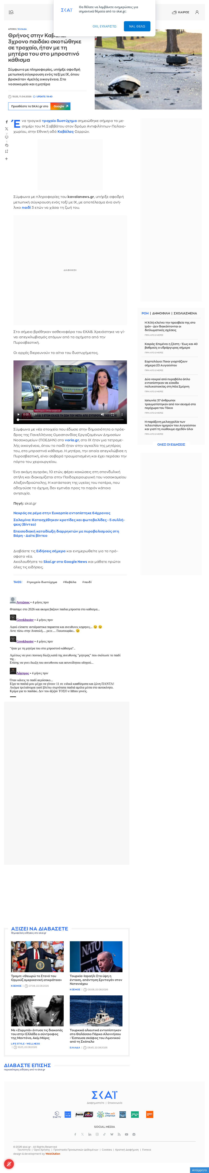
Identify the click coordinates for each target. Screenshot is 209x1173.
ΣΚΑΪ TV (57, 1114)
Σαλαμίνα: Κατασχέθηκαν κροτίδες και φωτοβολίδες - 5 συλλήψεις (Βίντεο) (69, 522)
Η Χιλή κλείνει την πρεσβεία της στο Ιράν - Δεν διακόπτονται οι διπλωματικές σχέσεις (170, 326)
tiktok (104, 1134)
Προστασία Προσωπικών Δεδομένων (75, 1150)
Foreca (146, 1150)
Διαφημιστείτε (95, 1103)
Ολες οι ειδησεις (171, 444)
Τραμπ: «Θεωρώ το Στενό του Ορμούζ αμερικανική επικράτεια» (36, 978)
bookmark (6, 151)
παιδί (26, 207)
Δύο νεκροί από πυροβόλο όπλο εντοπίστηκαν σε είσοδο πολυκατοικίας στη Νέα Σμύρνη (167, 383)
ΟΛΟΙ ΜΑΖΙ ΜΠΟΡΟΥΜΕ (105, 1116)
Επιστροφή (199, 1159)
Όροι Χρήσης (42, 1150)
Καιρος (183, 12)
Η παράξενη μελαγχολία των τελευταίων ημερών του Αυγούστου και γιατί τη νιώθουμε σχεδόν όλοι (170, 425)
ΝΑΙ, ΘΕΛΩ (137, 26)
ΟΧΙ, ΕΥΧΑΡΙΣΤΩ (105, 26)
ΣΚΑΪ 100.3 (68, 1114)
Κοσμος (16, 986)
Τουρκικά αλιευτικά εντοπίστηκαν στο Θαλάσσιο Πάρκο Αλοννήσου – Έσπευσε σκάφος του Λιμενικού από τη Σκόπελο (95, 1036)
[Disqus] (66, 646)
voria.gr (72, 440)
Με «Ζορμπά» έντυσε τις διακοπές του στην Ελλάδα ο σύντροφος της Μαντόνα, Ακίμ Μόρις (37, 1034)
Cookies (107, 1150)
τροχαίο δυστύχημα (59, 121)
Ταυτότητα (23, 1150)
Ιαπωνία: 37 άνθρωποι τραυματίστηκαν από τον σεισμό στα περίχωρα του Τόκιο (170, 404)
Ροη (145, 313)
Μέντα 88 (135, 1114)
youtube (126, 1134)
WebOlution (53, 1154)
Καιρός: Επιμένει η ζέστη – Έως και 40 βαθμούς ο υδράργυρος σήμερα (171, 346)
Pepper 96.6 (123, 1114)
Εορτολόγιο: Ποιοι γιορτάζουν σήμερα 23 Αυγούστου (166, 363)
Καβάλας (66, 131)
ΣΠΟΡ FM (84, 1114)
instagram (97, 1134)
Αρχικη (12, 29)
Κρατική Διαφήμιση (127, 1150)
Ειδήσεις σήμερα (51, 551)
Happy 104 (149, 1114)
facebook (6, 121)
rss (119, 1134)
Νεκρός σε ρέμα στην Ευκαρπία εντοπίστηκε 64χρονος (61, 513)
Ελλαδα (22, 29)
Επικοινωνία (115, 1103)
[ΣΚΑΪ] (104, 1095)
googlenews (134, 1134)
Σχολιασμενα (185, 313)
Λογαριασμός (197, 12)
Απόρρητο (199, 1170)
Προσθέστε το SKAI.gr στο (37, 106)
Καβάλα (71, 582)
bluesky (112, 1134)
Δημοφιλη (161, 313)
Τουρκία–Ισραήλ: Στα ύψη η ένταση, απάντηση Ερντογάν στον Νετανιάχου (96, 980)
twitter (6, 128)
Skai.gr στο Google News (65, 561)
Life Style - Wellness (25, 1044)
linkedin (90, 1134)
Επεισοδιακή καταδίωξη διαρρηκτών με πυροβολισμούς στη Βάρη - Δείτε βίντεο (66, 533)
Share (6, 158)
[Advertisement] (66, 896)
